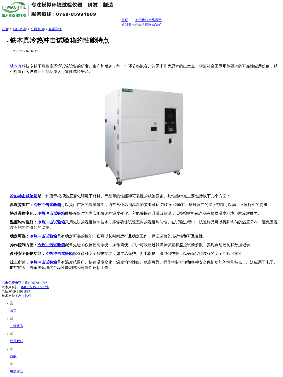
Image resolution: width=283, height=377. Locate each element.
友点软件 (24, 296)
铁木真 (16, 66)
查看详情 (55, 29)
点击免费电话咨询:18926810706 (24, 282)
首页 (124, 20)
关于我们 (141, 20)
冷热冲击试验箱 (23, 196)
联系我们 (155, 24)
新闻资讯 (128, 24)
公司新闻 (37, 29)
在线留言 (141, 24)
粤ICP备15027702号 (35, 287)
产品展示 (155, 20)
